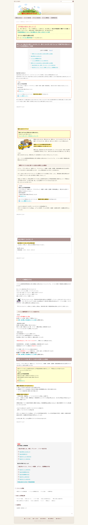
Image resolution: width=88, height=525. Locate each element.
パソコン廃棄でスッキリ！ (26, 201)
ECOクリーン (21, 91)
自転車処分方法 (54, 17)
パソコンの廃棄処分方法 (36, 58)
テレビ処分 (36, 518)
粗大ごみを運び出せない (46, 498)
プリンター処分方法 (36, 17)
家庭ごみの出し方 (19, 17)
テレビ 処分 (43, 491)
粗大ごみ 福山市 (17, 1)
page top (72, 513)
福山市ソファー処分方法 (25, 459)
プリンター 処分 (20, 498)
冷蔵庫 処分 (50, 491)
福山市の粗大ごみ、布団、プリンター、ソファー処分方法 (43, 65)
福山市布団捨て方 (23, 454)
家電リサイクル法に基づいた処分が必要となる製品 (42, 53)
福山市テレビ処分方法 (24, 476)
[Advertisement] (44, 116)
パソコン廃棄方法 (46, 17)
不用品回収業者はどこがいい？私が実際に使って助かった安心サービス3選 (33, 32)
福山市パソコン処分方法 (25, 469)
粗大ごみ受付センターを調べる (23, 500)
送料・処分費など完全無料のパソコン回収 (27, 320)
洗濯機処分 (51, 518)
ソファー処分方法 (28, 17)
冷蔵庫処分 (44, 518)
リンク (42, 500)
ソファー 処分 (36, 498)
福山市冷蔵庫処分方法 (24, 472)
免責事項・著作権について (22, 508)
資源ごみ (53, 500)
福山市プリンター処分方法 (25, 456)
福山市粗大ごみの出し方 (36, 56)
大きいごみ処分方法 (35, 500)
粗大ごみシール (28, 498)
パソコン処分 (27, 518)
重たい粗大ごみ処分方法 (57, 498)
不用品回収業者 (31, 482)
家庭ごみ (47, 500)
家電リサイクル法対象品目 (22, 491)
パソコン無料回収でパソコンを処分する (40, 60)
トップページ (18, 21)
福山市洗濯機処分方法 (24, 474)
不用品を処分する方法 (22, 482)
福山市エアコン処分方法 (25, 479)
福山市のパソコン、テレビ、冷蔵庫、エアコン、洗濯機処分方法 (45, 67)
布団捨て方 (59, 518)
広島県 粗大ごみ (22, 21)
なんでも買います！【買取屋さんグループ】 (28, 136)
